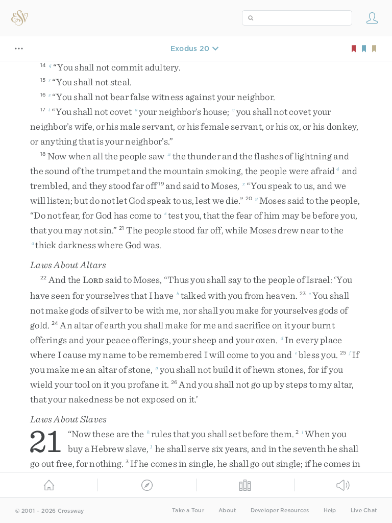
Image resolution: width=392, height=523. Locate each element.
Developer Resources (280, 510)
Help (330, 510)
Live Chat (364, 510)
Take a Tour (188, 510)
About (227, 510)
